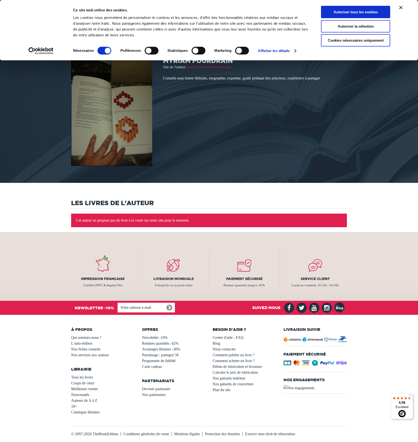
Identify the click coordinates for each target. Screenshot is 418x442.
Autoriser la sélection (356, 26)
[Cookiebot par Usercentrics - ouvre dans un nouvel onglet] (41, 50)
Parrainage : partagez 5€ (160, 355)
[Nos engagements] (315, 388)
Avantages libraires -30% (161, 349)
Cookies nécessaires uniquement (356, 40)
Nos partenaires (154, 395)
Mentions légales (187, 434)
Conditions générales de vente (146, 434)
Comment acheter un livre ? (234, 361)
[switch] (151, 50)
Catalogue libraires (85, 412)
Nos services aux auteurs (90, 355)
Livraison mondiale (173, 279)
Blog (216, 343)
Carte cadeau (152, 366)
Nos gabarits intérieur (229, 378)
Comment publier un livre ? (233, 355)
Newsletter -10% (155, 337)
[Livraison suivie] (315, 340)
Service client (315, 279)
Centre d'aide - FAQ (228, 337)
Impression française (103, 279)
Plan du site (221, 390)
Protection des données (222, 434)
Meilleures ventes (84, 389)
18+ (74, 406)
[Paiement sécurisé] (315, 364)
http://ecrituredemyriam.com (209, 67)
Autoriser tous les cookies (356, 12)
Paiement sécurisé (244, 279)
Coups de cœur (82, 383)
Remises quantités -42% (160, 343)
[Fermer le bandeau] (401, 7)
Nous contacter (224, 349)
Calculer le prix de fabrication (235, 372)
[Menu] (410, 396)
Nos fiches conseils (85, 349)
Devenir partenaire (156, 389)
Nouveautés (80, 395)
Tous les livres (82, 377)
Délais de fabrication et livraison (237, 366)
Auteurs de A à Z (84, 400)
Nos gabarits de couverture (233, 384)
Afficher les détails (274, 51)
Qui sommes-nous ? (86, 337)
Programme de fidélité (159, 361)
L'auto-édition (81, 343)
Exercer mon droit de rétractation (270, 434)
